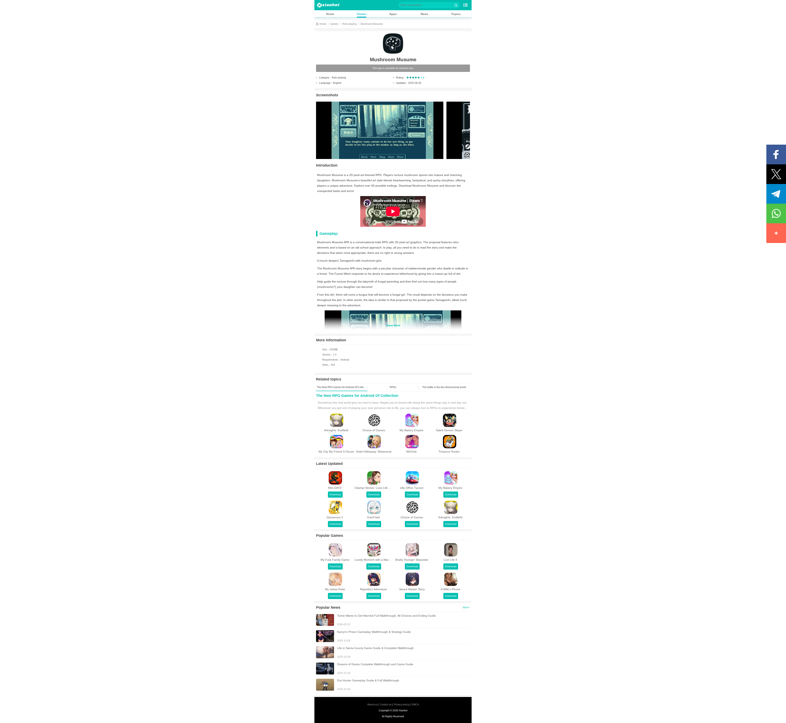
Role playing (349, 24)
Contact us (385, 704)
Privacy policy (401, 704)
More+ (466, 607)
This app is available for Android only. (393, 68)
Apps (393, 14)
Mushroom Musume (372, 24)
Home (330, 14)
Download (335, 494)
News (424, 14)
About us (372, 704)
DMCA (415, 704)
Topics (456, 14)
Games (361, 14)
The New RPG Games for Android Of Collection (357, 396)
